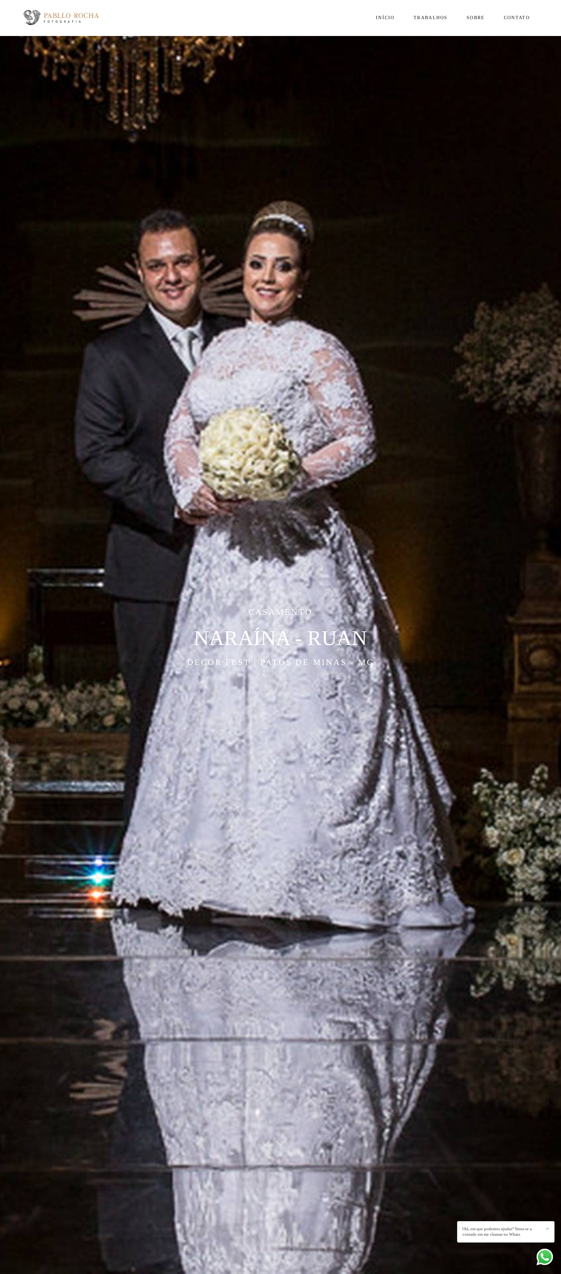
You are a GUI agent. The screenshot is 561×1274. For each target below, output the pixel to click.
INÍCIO (385, 17)
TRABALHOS (431, 17)
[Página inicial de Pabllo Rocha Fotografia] (71, 18)
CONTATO (517, 17)
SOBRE (476, 17)
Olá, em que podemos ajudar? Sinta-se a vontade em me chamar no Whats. (497, 1231)
